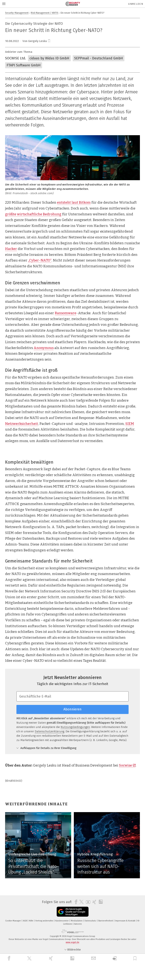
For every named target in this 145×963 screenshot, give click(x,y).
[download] (115, 958)
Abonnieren (72, 709)
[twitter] (30, 958)
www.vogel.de (72, 942)
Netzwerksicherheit (21, 424)
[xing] (51, 958)
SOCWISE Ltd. (15, 58)
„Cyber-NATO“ (39, 260)
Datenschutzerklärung (49, 731)
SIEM (129, 424)
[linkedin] (73, 958)
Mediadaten (77, 921)
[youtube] (87, 902)
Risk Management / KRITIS (44, 12)
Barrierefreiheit (106, 921)
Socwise (125, 765)
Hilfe (31, 921)
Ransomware (65, 313)
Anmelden (135, 3)
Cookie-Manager (13, 921)
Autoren (78, 924)
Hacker (11, 249)
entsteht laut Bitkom (74, 202)
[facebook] (9, 958)
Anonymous (44, 348)
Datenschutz (91, 921)
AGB (25, 921)
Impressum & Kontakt (125, 921)
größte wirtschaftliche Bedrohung (33, 214)
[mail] (94, 958)
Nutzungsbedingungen (75, 727)
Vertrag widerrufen (44, 921)
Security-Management (17, 12)
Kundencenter (62, 921)
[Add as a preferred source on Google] (73, 912)
